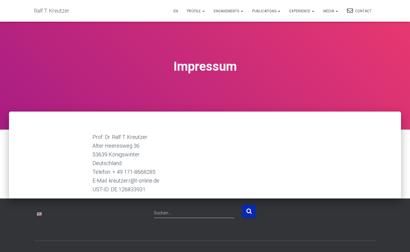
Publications (264, 11)
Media (329, 11)
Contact (363, 11)
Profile (194, 11)
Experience (300, 11)
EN (175, 11)
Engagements (227, 11)
